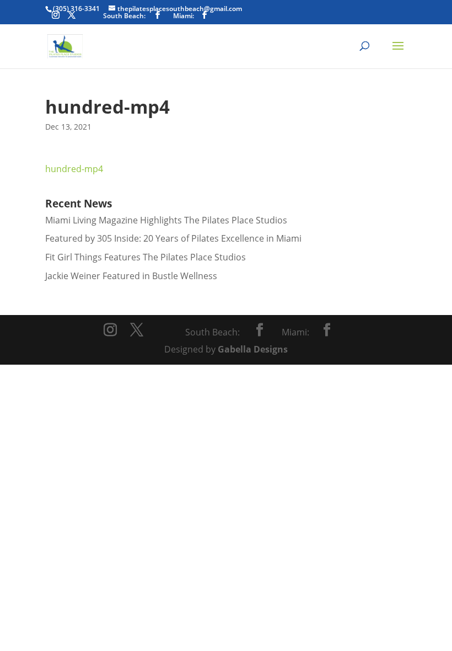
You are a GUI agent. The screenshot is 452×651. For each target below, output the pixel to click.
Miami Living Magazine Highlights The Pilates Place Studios (166, 220)
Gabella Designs (253, 349)
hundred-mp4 (74, 169)
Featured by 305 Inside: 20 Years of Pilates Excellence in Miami (173, 238)
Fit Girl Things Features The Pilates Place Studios (145, 257)
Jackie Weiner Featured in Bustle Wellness (131, 276)
